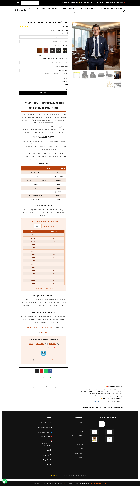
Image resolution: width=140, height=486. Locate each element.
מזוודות (31, 8)
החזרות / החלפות (79, 453)
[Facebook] (50, 371)
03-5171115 (52, 344)
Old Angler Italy (56, 8)
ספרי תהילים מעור (86, 8)
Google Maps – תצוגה (44, 460)
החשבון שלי (81, 457)
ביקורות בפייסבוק (45, 360)
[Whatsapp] (46, 371)
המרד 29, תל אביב (98, 3)
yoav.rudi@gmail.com (44, 432)
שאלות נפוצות (80, 431)
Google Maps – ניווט (45, 455)
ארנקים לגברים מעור (108, 8)
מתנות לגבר (74, 12)
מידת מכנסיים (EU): (48, 226)
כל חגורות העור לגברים (48, 328)
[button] (75, 24)
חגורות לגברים (71, 8)
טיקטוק (30, 360)
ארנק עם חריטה (118, 8)
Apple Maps (47, 465)
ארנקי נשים (36, 8)
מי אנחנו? (81, 427)
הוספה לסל (43, 93)
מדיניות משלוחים (79, 449)
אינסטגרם (37, 360)
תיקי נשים (64, 8)
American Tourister (45, 8)
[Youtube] (41, 371)
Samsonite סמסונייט (97, 8)
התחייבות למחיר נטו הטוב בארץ (70, 3)
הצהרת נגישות (80, 444)
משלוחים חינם (119, 3)
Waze (48, 450)
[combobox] (30, 3)
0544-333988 (40, 344)
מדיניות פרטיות (80, 462)
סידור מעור (78, 8)
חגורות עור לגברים (98, 401)
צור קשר (31, 344)
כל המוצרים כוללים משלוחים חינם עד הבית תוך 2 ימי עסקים (43, 387)
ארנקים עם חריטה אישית (33, 328)
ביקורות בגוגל (55, 360)
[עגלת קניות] (123, 10)
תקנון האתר (81, 440)
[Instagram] (37, 371)
